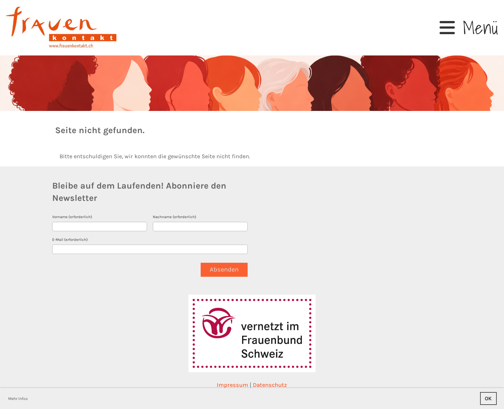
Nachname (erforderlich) (174, 217)
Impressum (232, 385)
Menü (476, 27)
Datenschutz (270, 385)
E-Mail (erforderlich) (70, 239)
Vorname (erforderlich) (72, 217)
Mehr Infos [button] (18, 398)
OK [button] (488, 398)
